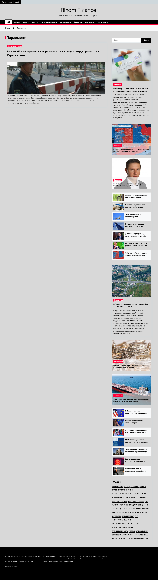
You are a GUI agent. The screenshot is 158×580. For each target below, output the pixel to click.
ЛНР (136, 516)
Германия (124, 505)
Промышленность (49, 22)
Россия (132, 531)
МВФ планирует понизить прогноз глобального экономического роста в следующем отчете (135, 206)
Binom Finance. (79, 10)
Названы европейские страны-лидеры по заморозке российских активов (135, 422)
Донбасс (123, 509)
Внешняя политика (120, 494)
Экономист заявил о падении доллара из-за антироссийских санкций (135, 460)
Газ (146, 501)
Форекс (133, 535)
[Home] (8, 22)
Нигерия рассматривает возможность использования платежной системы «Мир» (130, 89)
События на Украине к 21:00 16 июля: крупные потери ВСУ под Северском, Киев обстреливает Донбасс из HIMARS (136, 254)
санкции (122, 539)
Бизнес (17, 22)
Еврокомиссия (142, 509)
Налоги (35, 22)
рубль (114, 539)
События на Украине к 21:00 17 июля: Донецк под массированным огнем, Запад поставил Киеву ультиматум (131, 150)
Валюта (26, 22)
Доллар (115, 509)
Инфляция (129, 512)
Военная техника (119, 501)
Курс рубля (116, 516)
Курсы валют (128, 516)
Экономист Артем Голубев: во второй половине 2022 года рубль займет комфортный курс (128, 185)
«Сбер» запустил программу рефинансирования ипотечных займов (136, 196)
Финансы (78, 22)
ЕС (129, 509)
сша (128, 539)
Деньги (145, 505)
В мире (130, 490)
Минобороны (117, 520)
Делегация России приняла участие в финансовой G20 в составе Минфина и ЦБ (136, 431)
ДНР (139, 505)
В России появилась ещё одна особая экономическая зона (130, 305)
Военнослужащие (136, 501)
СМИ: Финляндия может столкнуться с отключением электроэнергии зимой (136, 441)
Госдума (133, 505)
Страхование (65, 22)
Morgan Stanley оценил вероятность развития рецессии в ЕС (134, 225)
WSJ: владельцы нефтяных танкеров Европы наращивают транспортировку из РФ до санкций (131, 400)
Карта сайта (103, 22)
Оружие (131, 527)
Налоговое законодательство (125, 524)
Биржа (127, 486)
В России (134, 486)
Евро (133, 509)
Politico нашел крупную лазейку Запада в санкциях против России (129, 366)
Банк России (117, 486)
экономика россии (139, 539)
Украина (125, 535)
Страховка (116, 535)
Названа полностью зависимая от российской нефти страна (135, 470)
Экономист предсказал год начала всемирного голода (136, 451)
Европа (115, 512)
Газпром (115, 505)
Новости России (119, 527)
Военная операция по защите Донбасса (129, 497)
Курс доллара (141, 512)
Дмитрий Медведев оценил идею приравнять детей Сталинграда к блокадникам (136, 235)
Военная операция (138, 494)
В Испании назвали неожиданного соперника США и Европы (135, 412)
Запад (121, 512)
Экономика (89, 22)
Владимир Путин (119, 490)
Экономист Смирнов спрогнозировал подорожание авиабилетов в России (136, 216)
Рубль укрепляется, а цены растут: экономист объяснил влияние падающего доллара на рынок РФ (136, 245)
